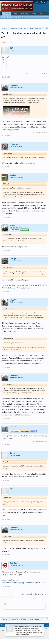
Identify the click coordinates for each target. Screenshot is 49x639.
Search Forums (7, 17)
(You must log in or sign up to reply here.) (35, 594)
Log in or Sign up (39, 2)
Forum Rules (44, 628)
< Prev (3, 42)
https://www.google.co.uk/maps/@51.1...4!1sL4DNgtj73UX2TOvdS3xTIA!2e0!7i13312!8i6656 (24, 286)
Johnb (12, 453)
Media (15, 13)
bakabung (14, 85)
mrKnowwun (15, 144)
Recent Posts (19, 17)
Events (34, 13)
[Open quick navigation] (47, 28)
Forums (6, 14)
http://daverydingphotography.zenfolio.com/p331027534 (23, 582)
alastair (13, 175)
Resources (24, 13)
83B (11, 489)
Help (46, 625)
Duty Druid (14, 563)
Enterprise (14, 259)
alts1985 (13, 300)
